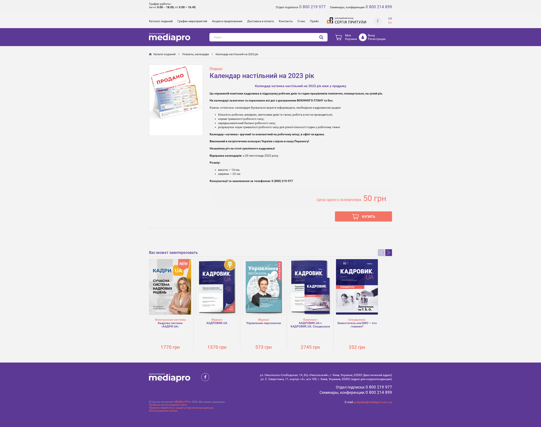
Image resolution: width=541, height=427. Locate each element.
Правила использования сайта (168, 404)
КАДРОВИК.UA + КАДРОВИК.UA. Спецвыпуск (310, 324)
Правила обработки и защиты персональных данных (181, 407)
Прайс (314, 21)
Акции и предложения (227, 21)
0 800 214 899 (379, 6)
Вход (371, 35)
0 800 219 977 (312, 6)
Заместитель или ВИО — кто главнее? (357, 324)
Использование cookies (163, 410)
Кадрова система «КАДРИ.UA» (170, 324)
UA (390, 18)
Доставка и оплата (260, 21)
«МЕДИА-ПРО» (182, 401)
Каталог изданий (161, 21)
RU (390, 22)
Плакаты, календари (195, 54)
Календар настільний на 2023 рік (237, 54)
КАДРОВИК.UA (216, 323)
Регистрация (377, 39)
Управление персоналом (263, 323)
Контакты (286, 21)
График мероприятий (192, 21)
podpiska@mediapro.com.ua (373, 402)
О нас (301, 21)
